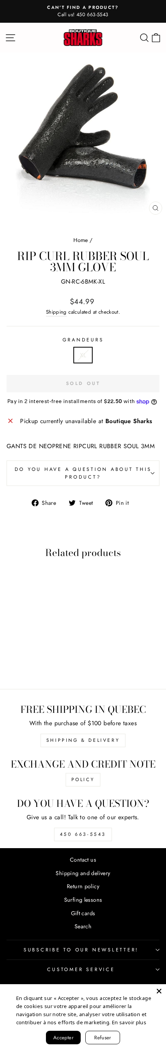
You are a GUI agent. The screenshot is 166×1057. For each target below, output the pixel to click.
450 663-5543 (83, 834)
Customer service (81, 969)
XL (83, 355)
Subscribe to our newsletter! (81, 949)
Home (80, 240)
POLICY (83, 779)
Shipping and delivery (83, 873)
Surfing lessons (83, 900)
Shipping (56, 312)
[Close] (159, 991)
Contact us (83, 860)
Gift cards (83, 913)
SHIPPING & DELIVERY (83, 740)
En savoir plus (129, 1022)
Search (83, 926)
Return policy (83, 886)
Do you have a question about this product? (83, 473)
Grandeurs (83, 339)
